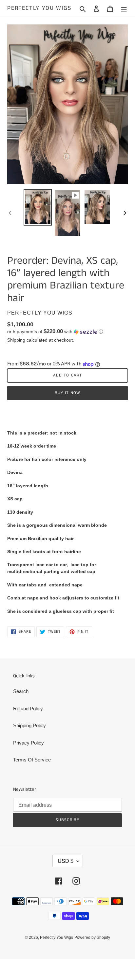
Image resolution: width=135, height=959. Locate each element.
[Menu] (124, 9)
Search (21, 691)
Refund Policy (28, 708)
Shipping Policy (29, 725)
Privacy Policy (28, 742)
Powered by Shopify (92, 937)
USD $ (65, 861)
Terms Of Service (32, 759)
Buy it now (67, 393)
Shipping (16, 340)
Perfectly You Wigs (39, 8)
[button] (55, 332)
